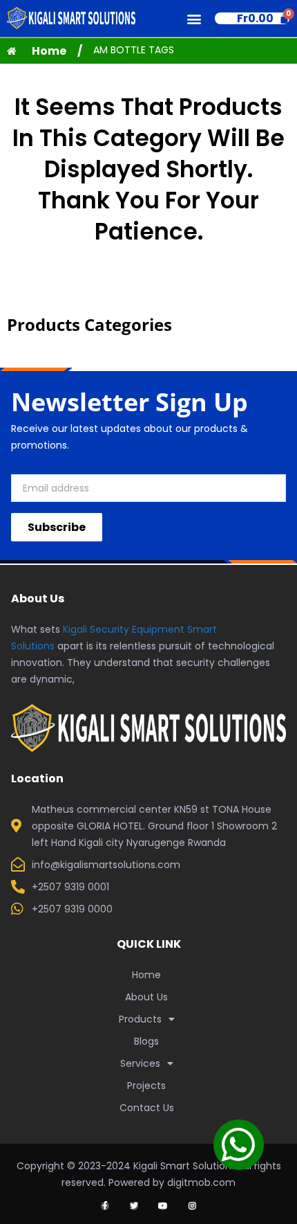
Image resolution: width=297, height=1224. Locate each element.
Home (146, 975)
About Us (146, 997)
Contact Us (146, 1108)
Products (140, 1019)
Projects (146, 1085)
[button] (194, 18)
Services (140, 1063)
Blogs (146, 1041)
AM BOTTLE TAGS (133, 50)
